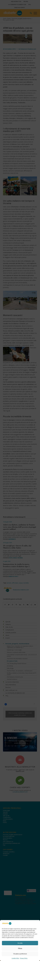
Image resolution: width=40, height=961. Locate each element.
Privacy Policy (23, 958)
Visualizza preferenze (20, 954)
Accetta (20, 943)
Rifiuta (20, 948)
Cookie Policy (15, 958)
